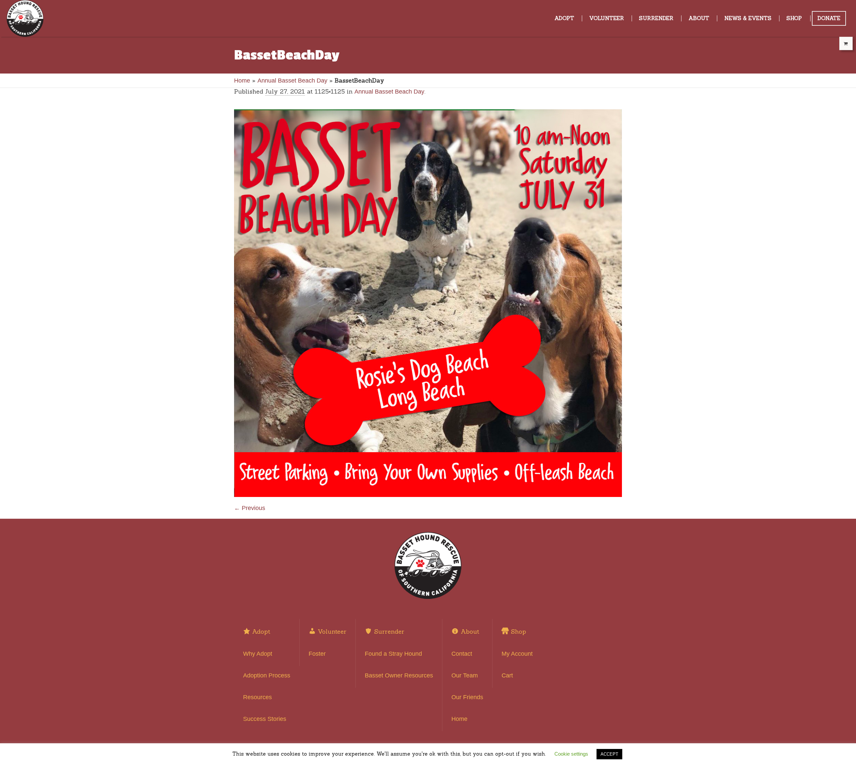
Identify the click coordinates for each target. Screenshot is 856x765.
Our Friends (467, 697)
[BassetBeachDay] (428, 303)
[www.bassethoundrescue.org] (428, 565)
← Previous (249, 508)
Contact (461, 653)
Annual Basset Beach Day (292, 80)
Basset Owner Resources (399, 675)
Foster (317, 653)
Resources (257, 697)
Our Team (464, 675)
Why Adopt (257, 653)
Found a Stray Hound (393, 653)
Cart (507, 675)
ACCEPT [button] (609, 754)
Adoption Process (266, 675)
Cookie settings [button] (571, 754)
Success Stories (264, 719)
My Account (517, 653)
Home (242, 80)
